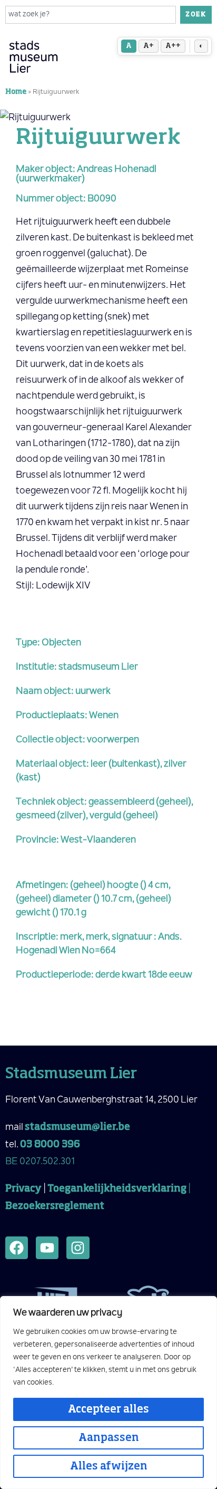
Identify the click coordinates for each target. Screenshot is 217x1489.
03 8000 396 (50, 1144)
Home (15, 92)
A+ (148, 46)
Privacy (23, 1189)
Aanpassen (108, 1438)
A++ (173, 46)
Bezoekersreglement (54, 1206)
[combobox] (90, 15)
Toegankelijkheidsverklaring (116, 1189)
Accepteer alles (108, 1409)
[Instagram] (77, 1247)
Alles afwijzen (108, 1466)
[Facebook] (16, 1247)
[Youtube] (47, 1247)
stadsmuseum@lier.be (77, 1127)
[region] (108, 1392)
